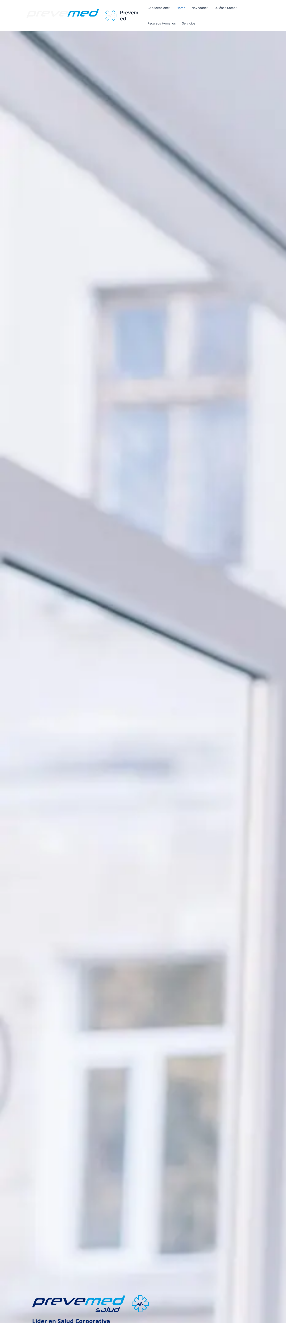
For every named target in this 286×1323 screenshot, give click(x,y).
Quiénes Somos (225, 8)
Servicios (188, 23)
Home (180, 8)
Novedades (199, 8)
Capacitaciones (158, 8)
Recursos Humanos (161, 23)
